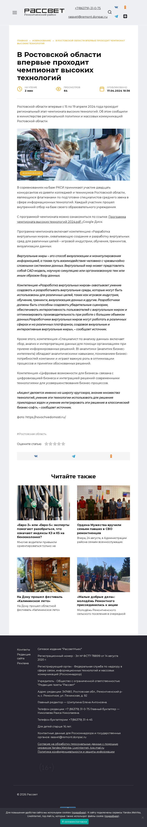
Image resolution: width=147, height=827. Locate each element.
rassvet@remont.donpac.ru (88, 17)
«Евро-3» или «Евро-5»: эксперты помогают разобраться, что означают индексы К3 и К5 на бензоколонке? (43, 531)
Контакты (23, 649)
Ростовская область (32, 434)
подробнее (78, 812)
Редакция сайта (23, 656)
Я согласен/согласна (74, 821)
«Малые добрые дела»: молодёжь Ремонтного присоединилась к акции (97, 601)
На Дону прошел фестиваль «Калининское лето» (40, 599)
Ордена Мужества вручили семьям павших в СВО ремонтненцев (99, 529)
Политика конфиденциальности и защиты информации (76, 751)
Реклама (23, 663)
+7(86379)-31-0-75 (88, 8)
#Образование (31, 173)
